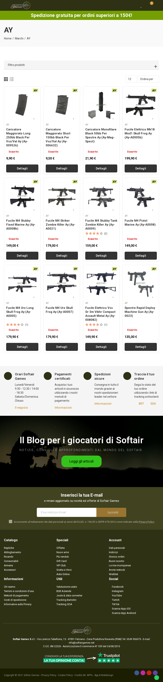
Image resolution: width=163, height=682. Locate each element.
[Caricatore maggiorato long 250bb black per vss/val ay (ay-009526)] (22, 105)
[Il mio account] (157, 5)
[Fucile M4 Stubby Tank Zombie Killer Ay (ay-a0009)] (101, 196)
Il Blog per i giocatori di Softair (82, 440)
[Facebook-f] (136, 672)
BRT (141, 403)
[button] (81, 461)
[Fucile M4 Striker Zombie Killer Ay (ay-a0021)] (62, 196)
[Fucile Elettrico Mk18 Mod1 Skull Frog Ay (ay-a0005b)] (141, 105)
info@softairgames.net (81, 642)
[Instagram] (143, 672)
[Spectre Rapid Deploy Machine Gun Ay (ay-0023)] (141, 283)
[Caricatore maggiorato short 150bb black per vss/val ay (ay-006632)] (62, 105)
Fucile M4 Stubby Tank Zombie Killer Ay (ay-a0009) (101, 224)
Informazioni (63, 407)
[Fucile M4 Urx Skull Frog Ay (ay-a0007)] (62, 283)
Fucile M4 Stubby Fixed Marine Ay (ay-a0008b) (20, 224)
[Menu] (6, 5)
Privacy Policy (146, 522)
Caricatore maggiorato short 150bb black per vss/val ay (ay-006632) (58, 137)
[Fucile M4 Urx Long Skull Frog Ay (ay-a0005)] (22, 283)
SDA (153, 403)
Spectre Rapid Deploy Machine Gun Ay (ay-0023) (140, 312)
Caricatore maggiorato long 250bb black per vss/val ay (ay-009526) (18, 137)
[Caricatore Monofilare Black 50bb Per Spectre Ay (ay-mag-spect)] (101, 105)
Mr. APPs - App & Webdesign (98, 675)
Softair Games (31, 675)
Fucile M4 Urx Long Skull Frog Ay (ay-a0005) (20, 312)
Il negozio (21, 407)
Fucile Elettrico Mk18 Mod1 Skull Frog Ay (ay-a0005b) (140, 133)
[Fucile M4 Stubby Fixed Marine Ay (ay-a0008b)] (22, 196)
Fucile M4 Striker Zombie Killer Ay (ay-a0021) (60, 224)
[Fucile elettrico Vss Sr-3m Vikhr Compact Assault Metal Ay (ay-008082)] (101, 283)
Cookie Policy (65, 675)
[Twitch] (155, 672)
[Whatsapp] (156, 677)
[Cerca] (134, 5)
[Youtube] (149, 672)
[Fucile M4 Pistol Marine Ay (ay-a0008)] (141, 196)
